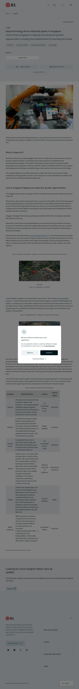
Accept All (49, 353)
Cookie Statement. (49, 346)
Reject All (30, 353)
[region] (39, 344)
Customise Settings (39, 359)
